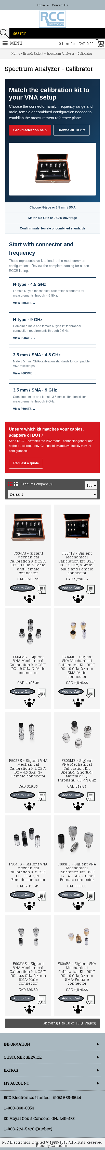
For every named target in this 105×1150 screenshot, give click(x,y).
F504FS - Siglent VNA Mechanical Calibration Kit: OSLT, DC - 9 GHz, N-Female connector (28, 872)
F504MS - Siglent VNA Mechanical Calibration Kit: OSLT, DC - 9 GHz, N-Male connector (28, 665)
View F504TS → (24, 338)
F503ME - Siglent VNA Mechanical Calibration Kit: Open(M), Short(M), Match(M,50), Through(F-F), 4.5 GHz (77, 770)
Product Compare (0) (36, 484)
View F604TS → (24, 409)
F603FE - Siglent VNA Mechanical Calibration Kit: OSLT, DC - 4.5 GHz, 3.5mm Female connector (77, 872)
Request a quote (26, 463)
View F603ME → (24, 373)
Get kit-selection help (30, 130)
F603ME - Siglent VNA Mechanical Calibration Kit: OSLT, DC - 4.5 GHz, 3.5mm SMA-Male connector (28, 973)
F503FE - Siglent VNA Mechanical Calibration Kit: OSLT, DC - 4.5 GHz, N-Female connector (28, 768)
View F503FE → (24, 303)
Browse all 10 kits (71, 130)
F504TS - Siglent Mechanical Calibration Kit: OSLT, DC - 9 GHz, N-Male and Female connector (28, 563)
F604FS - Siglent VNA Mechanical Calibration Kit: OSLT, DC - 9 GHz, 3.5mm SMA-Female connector (77, 973)
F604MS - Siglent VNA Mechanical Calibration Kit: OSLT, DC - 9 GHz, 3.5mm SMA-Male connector (76, 667)
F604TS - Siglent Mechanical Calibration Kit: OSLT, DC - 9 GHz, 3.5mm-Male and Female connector (76, 563)
